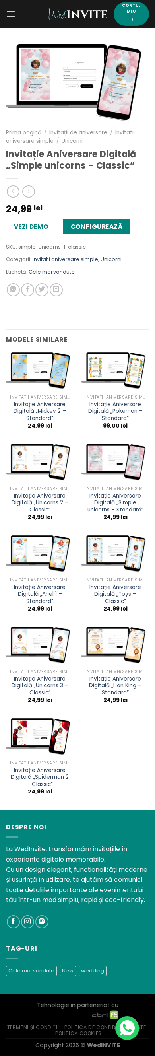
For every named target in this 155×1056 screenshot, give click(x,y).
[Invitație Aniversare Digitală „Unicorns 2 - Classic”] (40, 463)
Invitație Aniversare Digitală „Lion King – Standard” (115, 685)
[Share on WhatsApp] (13, 289)
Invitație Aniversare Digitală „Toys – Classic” (115, 594)
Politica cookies (78, 1033)
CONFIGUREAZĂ (97, 226)
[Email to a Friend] (56, 289)
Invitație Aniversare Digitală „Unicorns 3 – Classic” (40, 685)
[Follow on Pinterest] (41, 921)
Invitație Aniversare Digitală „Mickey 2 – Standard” (40, 411)
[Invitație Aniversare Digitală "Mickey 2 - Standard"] (40, 371)
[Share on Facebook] (27, 289)
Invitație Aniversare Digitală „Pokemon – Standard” (115, 411)
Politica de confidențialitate (105, 1027)
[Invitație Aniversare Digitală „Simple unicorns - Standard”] (115, 463)
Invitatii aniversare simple (65, 259)
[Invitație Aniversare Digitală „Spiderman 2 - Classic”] (40, 737)
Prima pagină (23, 132)
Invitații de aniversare (78, 132)
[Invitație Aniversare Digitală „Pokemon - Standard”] (115, 371)
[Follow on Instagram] (27, 921)
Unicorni (72, 141)
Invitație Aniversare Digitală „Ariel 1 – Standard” (40, 594)
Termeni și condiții (33, 1027)
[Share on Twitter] (41, 289)
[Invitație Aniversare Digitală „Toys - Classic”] (115, 554)
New (68, 970)
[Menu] (10, 13)
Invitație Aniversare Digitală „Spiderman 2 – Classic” (40, 777)
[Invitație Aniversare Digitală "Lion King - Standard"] (115, 646)
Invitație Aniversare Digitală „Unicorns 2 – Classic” (40, 502)
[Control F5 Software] (105, 1014)
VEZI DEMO (31, 226)
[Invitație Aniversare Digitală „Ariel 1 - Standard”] (40, 554)
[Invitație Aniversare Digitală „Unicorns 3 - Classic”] (40, 646)
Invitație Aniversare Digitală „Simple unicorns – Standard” (115, 502)
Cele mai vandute (52, 271)
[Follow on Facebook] (13, 921)
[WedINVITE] (78, 14)
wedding (92, 970)
